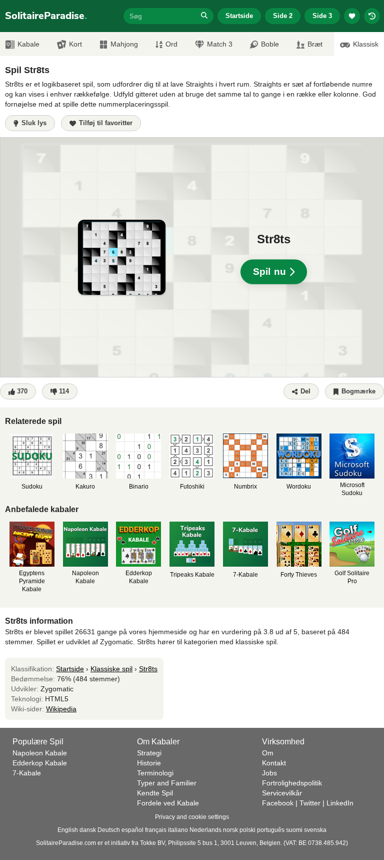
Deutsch (109, 829)
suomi (294, 829)
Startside (239, 16)
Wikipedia (61, 709)
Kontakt (274, 763)
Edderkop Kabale (39, 763)
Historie (149, 763)
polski (248, 829)
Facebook (278, 803)
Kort (75, 44)
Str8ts (148, 669)
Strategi (149, 753)
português (270, 829)
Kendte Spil (155, 793)
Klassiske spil (111, 669)
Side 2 (282, 16)
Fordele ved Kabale (168, 803)
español (133, 829)
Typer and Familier (166, 783)
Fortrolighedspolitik (292, 783)
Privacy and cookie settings (192, 816)
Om (268, 753)
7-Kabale (26, 773)
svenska (315, 829)
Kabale (29, 44)
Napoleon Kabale (39, 753)
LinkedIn (340, 803)
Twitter (310, 803)
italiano (178, 829)
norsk (230, 829)
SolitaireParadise (46, 16)
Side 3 (322, 16)
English (68, 829)
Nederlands (206, 829)
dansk (88, 829)
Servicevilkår (282, 793)
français (155, 829)
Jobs (269, 773)
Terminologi (155, 773)
